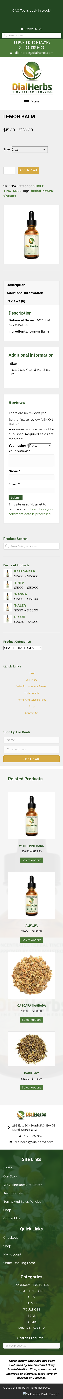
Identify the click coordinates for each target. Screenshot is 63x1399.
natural (48, 191)
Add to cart (28, 170)
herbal (36, 191)
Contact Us (31, 713)
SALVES (31, 1303)
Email (14, 484)
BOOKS (31, 1322)
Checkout (10, 1238)
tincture (9, 196)
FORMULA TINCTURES (31, 1285)
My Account (12, 1254)
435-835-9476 (34, 47)
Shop (32, 706)
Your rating (18, 445)
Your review (19, 451)
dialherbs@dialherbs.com (34, 53)
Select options (31, 860)
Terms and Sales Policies (31, 699)
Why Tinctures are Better (31, 686)
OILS (31, 1297)
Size (6, 149)
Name (14, 471)
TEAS (32, 1316)
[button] (31, 758)
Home (31, 673)
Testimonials (31, 693)
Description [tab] (16, 285)
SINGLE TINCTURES (31, 1291)
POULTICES (31, 1309)
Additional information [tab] (25, 293)
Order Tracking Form (19, 1263)
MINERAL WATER (31, 1328)
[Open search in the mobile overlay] (31, 35)
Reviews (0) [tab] (16, 301)
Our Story (31, 679)
